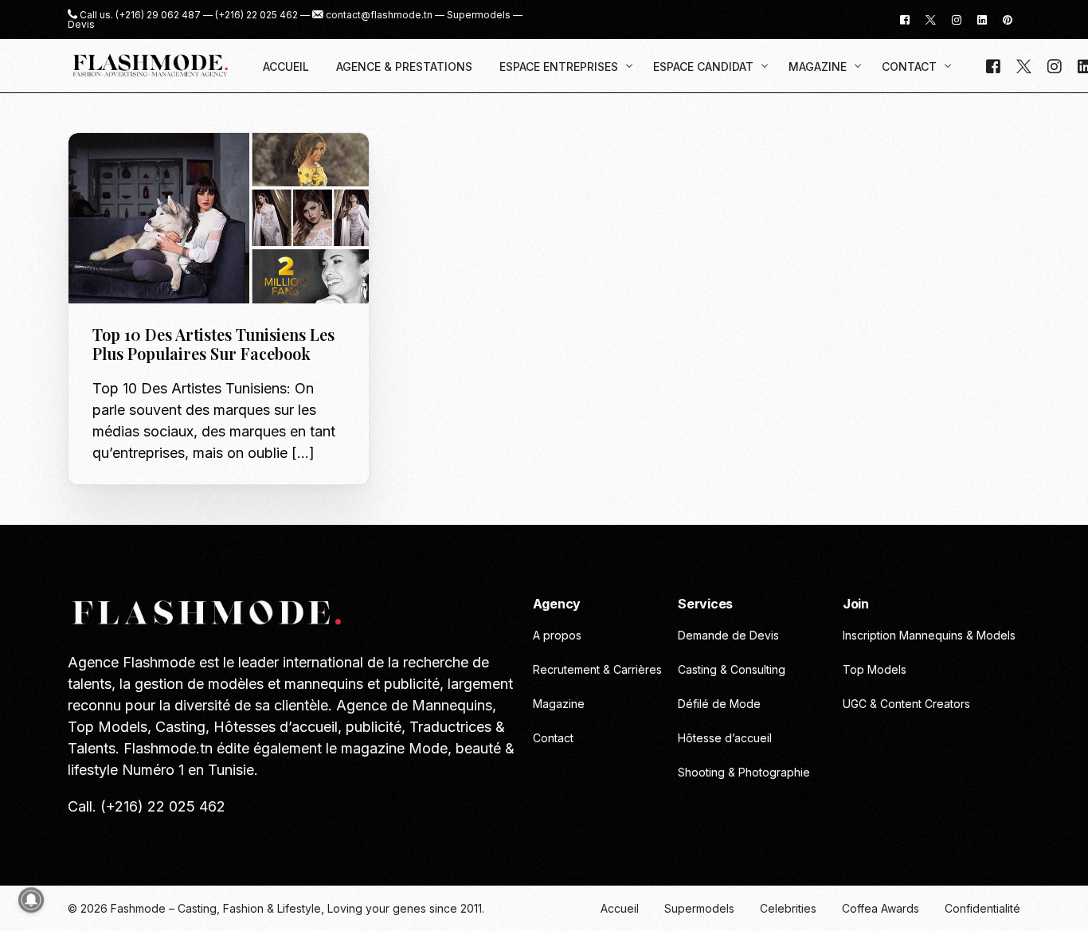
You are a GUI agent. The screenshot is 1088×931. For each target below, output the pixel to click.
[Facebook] (905, 19)
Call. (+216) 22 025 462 (146, 806)
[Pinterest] (1007, 19)
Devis (81, 24)
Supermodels (479, 15)
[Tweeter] (931, 19)
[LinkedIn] (982, 19)
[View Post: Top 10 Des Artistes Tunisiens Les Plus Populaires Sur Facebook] (218, 218)
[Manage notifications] (31, 900)
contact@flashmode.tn (379, 15)
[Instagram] (956, 19)
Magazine (124, 166)
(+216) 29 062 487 (158, 15)
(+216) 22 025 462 (256, 15)
